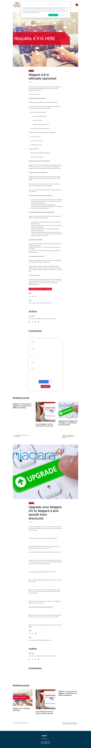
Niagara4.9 (41, 302)
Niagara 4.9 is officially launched (21, 722)
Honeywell (37, 302)
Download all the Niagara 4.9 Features (40, 289)
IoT (51, 302)
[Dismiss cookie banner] (64, 4)
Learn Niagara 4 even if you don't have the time (21, 436)
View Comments (45, 676)
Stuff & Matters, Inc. (45, 738)
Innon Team (31, 82)
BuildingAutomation (47, 302)
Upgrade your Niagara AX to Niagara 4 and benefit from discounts (68, 436)
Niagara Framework (32, 302)
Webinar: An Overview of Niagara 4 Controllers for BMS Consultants (69, 723)
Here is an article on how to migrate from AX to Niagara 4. (41, 607)
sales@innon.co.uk (42, 579)
